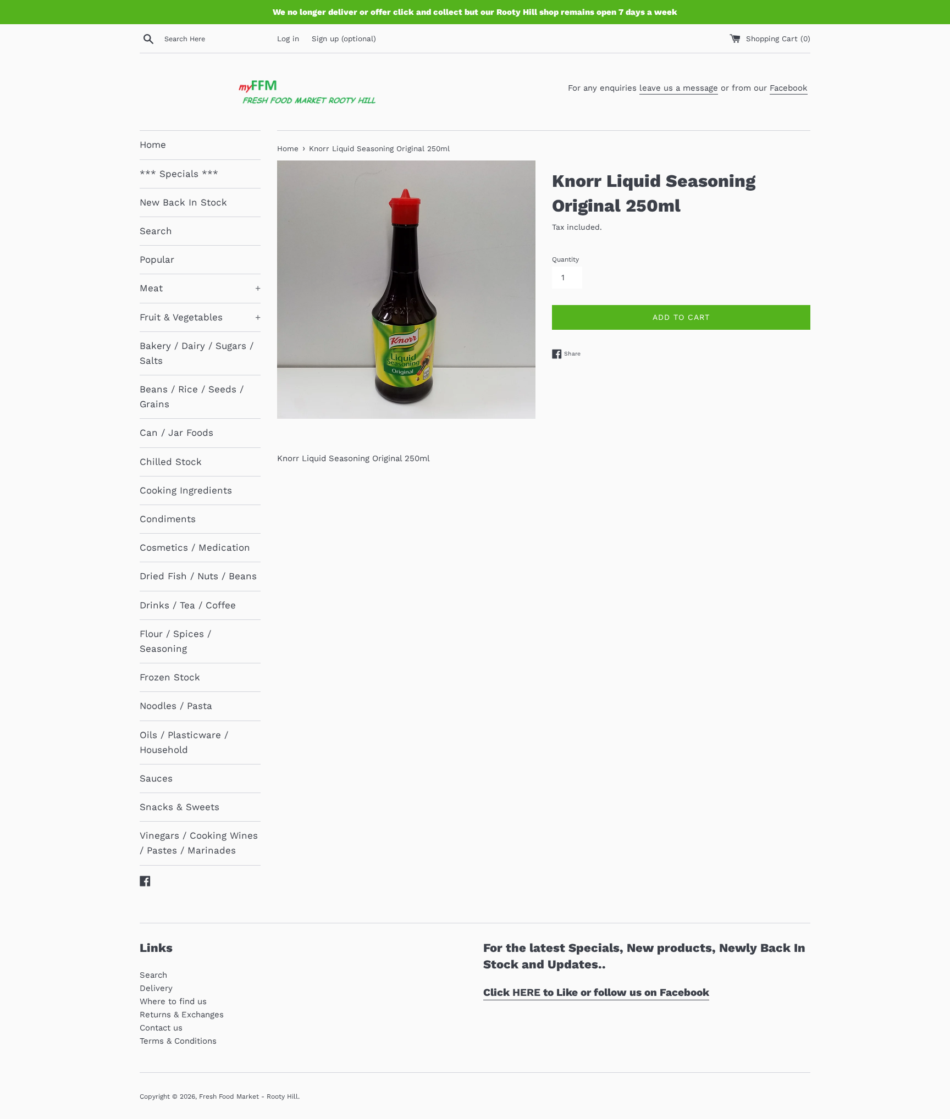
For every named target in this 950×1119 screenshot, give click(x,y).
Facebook (789, 88)
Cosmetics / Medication (195, 547)
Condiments (168, 518)
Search (156, 230)
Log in (288, 38)
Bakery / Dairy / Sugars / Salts (196, 353)
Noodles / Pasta (176, 705)
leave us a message (678, 88)
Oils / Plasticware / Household (184, 742)
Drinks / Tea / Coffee (188, 605)
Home (153, 144)
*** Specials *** (179, 173)
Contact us (161, 1028)
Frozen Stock (170, 677)
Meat (200, 287)
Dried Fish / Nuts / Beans (198, 575)
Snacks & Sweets (179, 806)
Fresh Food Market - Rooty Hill (248, 1096)
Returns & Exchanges (182, 1015)
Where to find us (173, 1001)
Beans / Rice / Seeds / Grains (192, 396)
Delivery (156, 988)
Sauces (156, 778)
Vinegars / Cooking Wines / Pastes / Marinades (199, 843)
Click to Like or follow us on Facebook (596, 992)
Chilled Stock (171, 461)
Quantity (565, 259)
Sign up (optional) (344, 38)
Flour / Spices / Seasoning (175, 641)
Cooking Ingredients (186, 490)
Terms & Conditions (178, 1041)
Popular (157, 259)
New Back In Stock (183, 202)
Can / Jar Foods (176, 432)
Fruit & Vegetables (200, 317)
